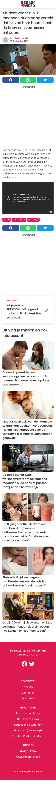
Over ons (28, 687)
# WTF (6, 219)
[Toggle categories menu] (4, 4)
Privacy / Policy (28, 751)
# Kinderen (19, 219)
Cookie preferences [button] (28, 756)
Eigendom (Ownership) (28, 730)
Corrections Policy (28, 719)
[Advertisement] (28, 116)
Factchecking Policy (28, 713)
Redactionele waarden (28, 724)
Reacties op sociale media (28, 736)
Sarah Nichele (21, 38)
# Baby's (33, 219)
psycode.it (28, 698)
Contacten (28, 692)
